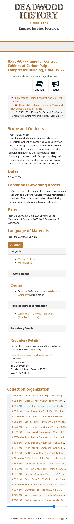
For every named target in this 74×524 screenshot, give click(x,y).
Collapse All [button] (15, 244)
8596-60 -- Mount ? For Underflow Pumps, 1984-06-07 (42, 484)
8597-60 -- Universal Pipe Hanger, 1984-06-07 (38, 489)
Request (56, 89)
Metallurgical (25, 262)
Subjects (16, 251)
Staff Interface (25, 518)
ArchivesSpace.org (52, 518)
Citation (39, 89)
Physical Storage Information (29, 306)
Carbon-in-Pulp (26, 259)
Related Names (20, 274)
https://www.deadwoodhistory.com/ (31, 354)
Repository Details (22, 328)
